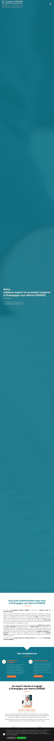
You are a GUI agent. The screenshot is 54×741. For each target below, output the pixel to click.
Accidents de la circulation (12, 661)
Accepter (22, 737)
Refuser (12, 737)
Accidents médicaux (40, 660)
